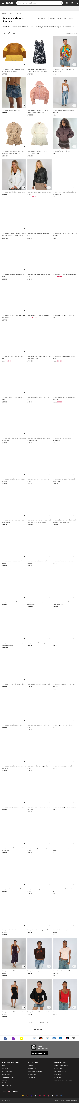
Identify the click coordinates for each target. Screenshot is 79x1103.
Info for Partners (58, 1077)
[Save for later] (23, 64)
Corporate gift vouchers (60, 1071)
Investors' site (32, 1074)
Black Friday (57, 1074)
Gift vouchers (58, 1068)
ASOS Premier (6, 1074)
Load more (39, 1029)
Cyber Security (32, 1077)
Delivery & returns (7, 1071)
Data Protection (6, 1083)
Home (4, 13)
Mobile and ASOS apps (61, 1065)
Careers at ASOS (33, 1068)
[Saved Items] (71, 3)
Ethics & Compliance (8, 1086)
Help (3, 1065)
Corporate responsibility (35, 1071)
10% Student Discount (8, 1077)
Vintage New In (42, 18)
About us (30, 1065)
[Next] (74, 18)
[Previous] (34, 18)
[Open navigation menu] (3, 3)
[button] (23, 1095)
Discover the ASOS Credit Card (63, 1080)
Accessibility (74, 1100)
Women (11, 13)
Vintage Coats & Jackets (58, 18)
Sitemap (4, 1080)
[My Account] (67, 3)
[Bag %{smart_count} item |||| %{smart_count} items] (76, 3)
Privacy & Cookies (59, 1100)
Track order (5, 1068)
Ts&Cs (67, 1100)
